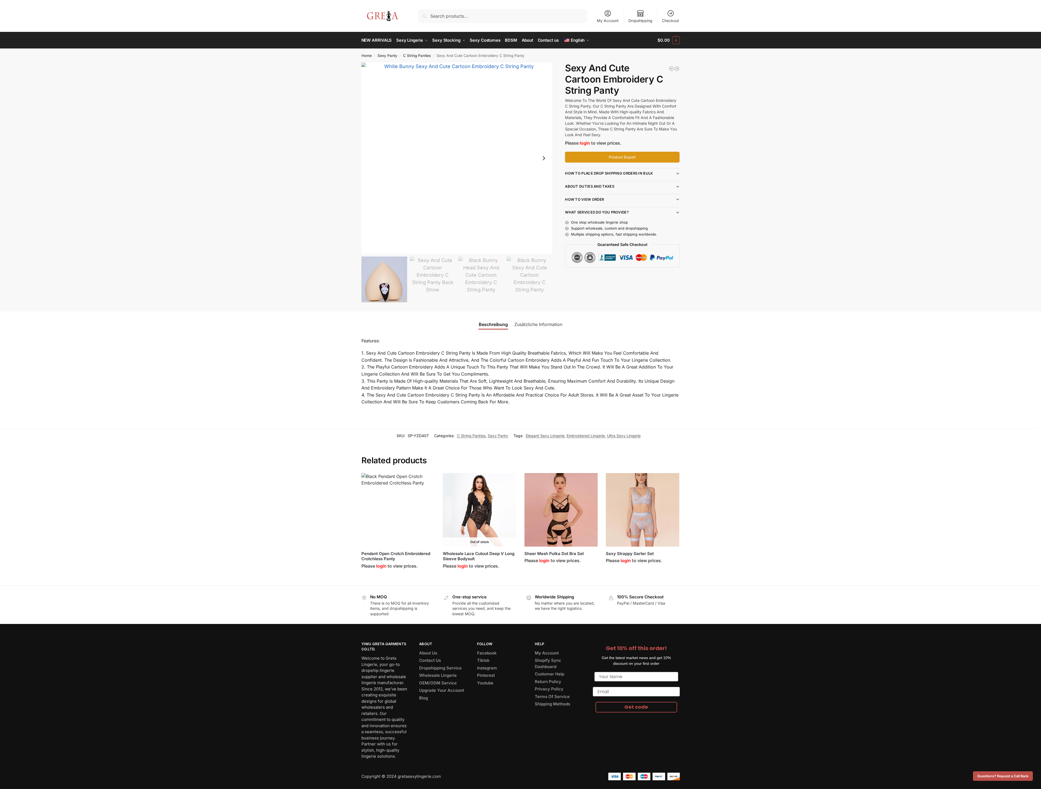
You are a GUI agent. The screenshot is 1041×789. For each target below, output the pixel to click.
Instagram (487, 668)
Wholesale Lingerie (438, 675)
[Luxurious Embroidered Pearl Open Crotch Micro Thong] (671, 68)
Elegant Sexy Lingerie (545, 435)
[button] (669, 40)
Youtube (485, 683)
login (585, 143)
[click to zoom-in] (456, 158)
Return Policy (548, 681)
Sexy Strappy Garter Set (630, 553)
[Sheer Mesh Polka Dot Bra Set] (561, 510)
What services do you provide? (597, 212)
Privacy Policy (549, 688)
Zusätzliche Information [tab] (538, 324)
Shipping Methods (552, 703)
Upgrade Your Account (441, 690)
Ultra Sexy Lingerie (624, 435)
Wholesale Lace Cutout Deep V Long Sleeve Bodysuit (478, 556)
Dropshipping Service (440, 668)
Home (366, 55)
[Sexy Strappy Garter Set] (642, 510)
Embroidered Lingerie (586, 435)
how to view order (584, 199)
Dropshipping (640, 20)
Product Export (622, 157)
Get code (636, 706)
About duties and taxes (589, 186)
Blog (423, 697)
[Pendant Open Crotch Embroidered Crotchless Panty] (398, 510)
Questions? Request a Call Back (1002, 776)
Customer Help (549, 674)
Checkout (670, 20)
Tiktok (483, 660)
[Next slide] (543, 158)
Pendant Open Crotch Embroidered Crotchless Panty (395, 556)
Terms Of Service (552, 696)
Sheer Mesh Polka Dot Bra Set (554, 553)
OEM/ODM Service (438, 683)
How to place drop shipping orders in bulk (609, 173)
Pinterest (486, 675)
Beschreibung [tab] (493, 324)
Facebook (487, 653)
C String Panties (417, 55)
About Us (428, 653)
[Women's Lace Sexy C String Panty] (677, 68)
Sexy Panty (387, 55)
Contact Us (430, 660)
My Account (608, 20)
